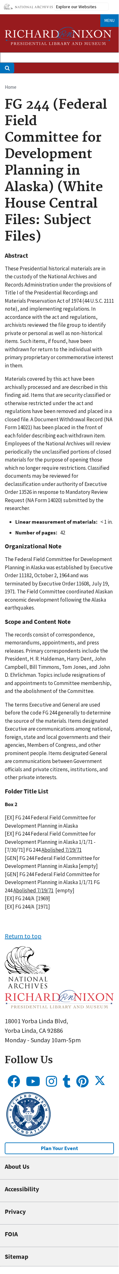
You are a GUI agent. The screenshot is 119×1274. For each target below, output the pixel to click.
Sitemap (16, 1256)
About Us (17, 1166)
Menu (109, 20)
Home (10, 87)
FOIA (11, 1234)
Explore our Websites (76, 7)
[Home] (58, 36)
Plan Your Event (59, 1148)
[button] (27, 986)
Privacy (15, 1211)
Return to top (23, 936)
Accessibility (22, 1189)
